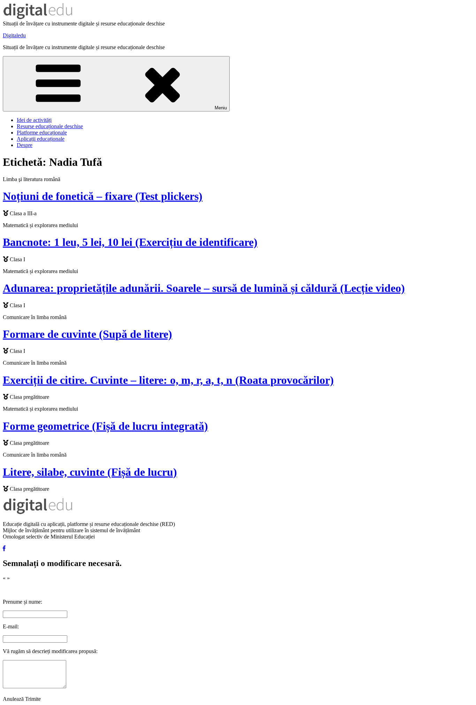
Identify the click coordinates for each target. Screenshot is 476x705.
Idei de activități (34, 120)
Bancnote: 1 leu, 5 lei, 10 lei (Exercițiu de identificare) (130, 242)
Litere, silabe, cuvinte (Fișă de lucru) (90, 472)
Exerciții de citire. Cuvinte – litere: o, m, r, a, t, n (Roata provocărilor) (168, 380)
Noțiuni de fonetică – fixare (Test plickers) (102, 196)
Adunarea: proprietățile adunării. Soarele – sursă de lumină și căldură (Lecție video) (204, 288)
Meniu (221, 107)
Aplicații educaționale (40, 139)
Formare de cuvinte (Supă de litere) (87, 334)
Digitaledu (14, 35)
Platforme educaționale (42, 132)
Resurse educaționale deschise (50, 126)
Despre (24, 145)
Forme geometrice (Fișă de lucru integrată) (105, 426)
